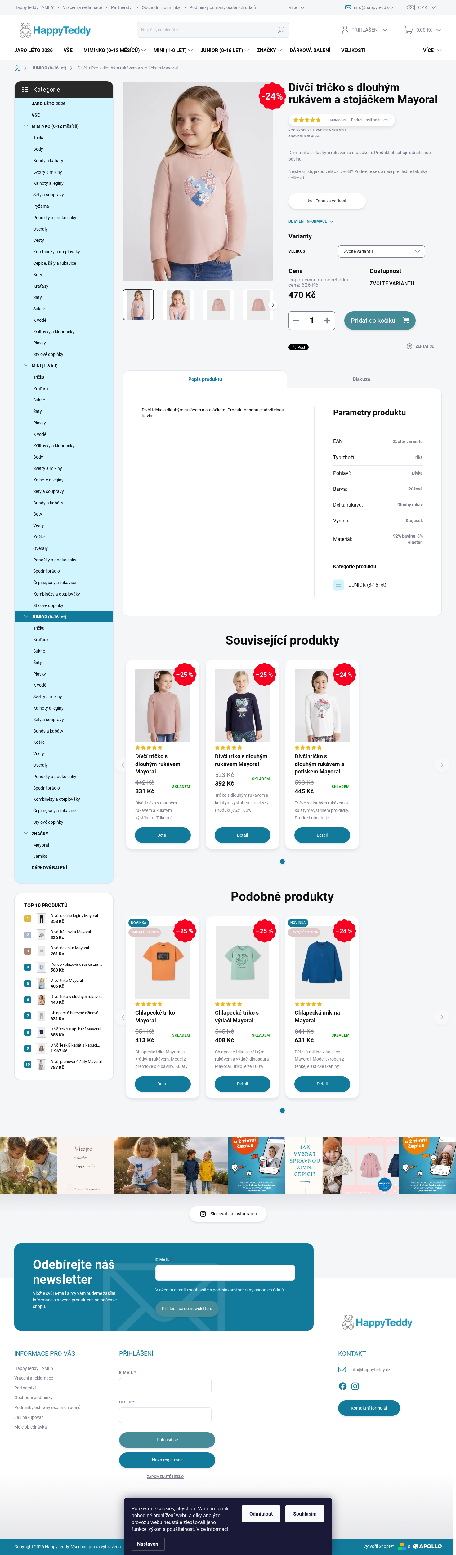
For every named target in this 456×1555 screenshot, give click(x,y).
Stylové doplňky (48, 354)
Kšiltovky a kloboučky (53, 331)
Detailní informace (307, 221)
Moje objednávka (30, 1426)
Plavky (39, 342)
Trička (39, 137)
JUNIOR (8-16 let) (49, 616)
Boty (37, 274)
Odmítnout (261, 1514)
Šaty (37, 297)
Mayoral (41, 845)
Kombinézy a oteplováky (56, 251)
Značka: (304, 136)
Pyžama (41, 206)
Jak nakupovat (28, 1417)
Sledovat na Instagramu (234, 1213)
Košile (39, 536)
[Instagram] (355, 1385)
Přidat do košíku (373, 320)
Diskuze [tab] (361, 379)
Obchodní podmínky (161, 7)
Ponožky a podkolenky (54, 217)
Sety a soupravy (48, 194)
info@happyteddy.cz (370, 1369)
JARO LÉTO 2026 (48, 103)
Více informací (212, 1529)
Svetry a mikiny (47, 172)
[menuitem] (35, 50)
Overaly (40, 229)
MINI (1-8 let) (45, 365)
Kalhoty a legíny (48, 183)
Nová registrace (167, 1459)
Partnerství (121, 7)
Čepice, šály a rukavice (54, 263)
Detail (162, 835)
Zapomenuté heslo (165, 1477)
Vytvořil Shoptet (378, 1546)
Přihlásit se (167, 1439)
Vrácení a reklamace (82, 7)
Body (38, 149)
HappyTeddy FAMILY (34, 7)
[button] (282, 861)
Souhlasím (305, 1514)
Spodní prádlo (46, 571)
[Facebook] (342, 1385)
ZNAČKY (40, 833)
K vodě (39, 320)
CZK (422, 8)
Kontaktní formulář (369, 1408)
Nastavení (148, 1544)
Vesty (38, 240)
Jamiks (40, 856)
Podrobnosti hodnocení (371, 120)
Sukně (39, 308)
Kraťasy (40, 286)
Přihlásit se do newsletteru (187, 1308)
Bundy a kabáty (48, 160)
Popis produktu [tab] (205, 379)
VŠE (36, 115)
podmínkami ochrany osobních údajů (248, 1289)
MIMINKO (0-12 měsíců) (55, 126)
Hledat (281, 29)
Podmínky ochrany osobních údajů (223, 7)
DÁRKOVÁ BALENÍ (49, 867)
